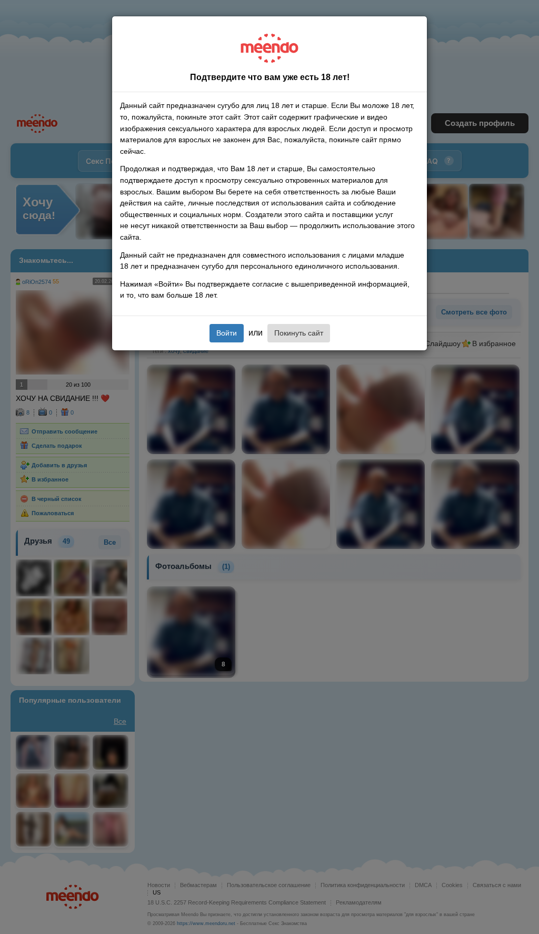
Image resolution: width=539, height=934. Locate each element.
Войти (226, 333)
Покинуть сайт (298, 333)
